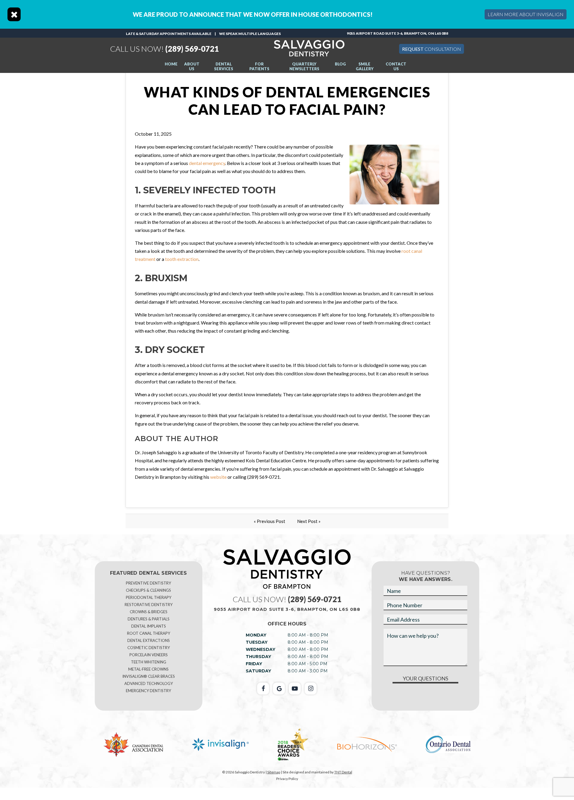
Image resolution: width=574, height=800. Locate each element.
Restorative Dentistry (148, 604)
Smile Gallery (364, 66)
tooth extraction (182, 259)
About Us (191, 66)
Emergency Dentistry (148, 690)
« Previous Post (269, 521)
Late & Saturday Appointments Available (168, 33)
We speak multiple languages (250, 33)
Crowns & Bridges (148, 611)
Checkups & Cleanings (148, 590)
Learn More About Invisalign (526, 14)
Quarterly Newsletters (304, 66)
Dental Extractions (148, 640)
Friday (254, 663)
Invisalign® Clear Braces (148, 676)
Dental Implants (148, 626)
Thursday (258, 656)
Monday (256, 635)
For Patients (259, 66)
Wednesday (260, 649)
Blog (340, 64)
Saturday (258, 671)
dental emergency (207, 163)
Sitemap (273, 772)
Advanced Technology (148, 683)
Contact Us (396, 66)
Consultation (431, 49)
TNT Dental (343, 772)
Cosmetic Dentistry (148, 647)
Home (171, 64)
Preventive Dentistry (148, 583)
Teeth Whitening (148, 662)
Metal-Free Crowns (148, 669)
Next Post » (308, 521)
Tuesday (257, 642)
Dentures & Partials (149, 619)
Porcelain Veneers (148, 654)
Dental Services (223, 66)
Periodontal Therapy (148, 597)
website (218, 477)
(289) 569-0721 (164, 48)
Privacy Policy (287, 778)
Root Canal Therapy (148, 633)
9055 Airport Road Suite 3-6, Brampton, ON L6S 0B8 (397, 33)
